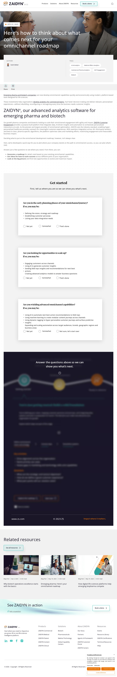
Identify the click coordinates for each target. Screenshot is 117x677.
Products (45, 4)
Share (6, 89)
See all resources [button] (12, 548)
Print (13, 89)
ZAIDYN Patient (43, 638)
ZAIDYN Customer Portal (84, 643)
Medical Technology (65, 638)
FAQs (99, 646)
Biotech (60, 631)
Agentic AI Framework (85, 638)
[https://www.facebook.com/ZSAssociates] (16, 640)
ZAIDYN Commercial (45, 631)
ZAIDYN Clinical (43, 646)
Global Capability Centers (64, 643)
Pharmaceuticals (64, 634)
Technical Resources (104, 642)
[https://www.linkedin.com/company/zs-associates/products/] (5, 640)
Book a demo (99, 608)
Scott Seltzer (15, 65)
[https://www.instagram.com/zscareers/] (21, 640)
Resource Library (103, 634)
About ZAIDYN (64, 4)
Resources (74, 4)
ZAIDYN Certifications (104, 638)
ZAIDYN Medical (43, 634)
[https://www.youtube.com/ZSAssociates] (11, 640)
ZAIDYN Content (43, 642)
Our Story (81, 631)
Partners (81, 634)
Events (99, 631)
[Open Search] (112, 3)
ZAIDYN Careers (83, 648)
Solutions (53, 4)
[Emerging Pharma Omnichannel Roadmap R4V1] (58, 349)
